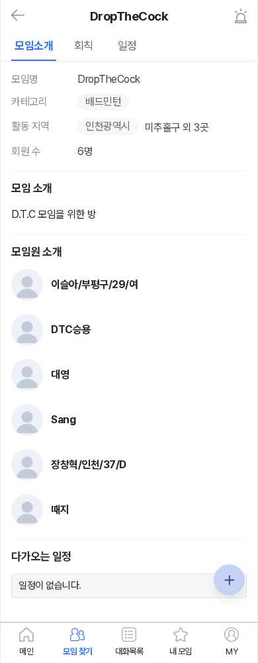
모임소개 (34, 45)
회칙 (83, 45)
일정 (127, 45)
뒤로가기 (18, 16)
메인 (26, 651)
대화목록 (129, 651)
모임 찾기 (78, 651)
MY (231, 651)
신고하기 (241, 16)
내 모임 (180, 651)
